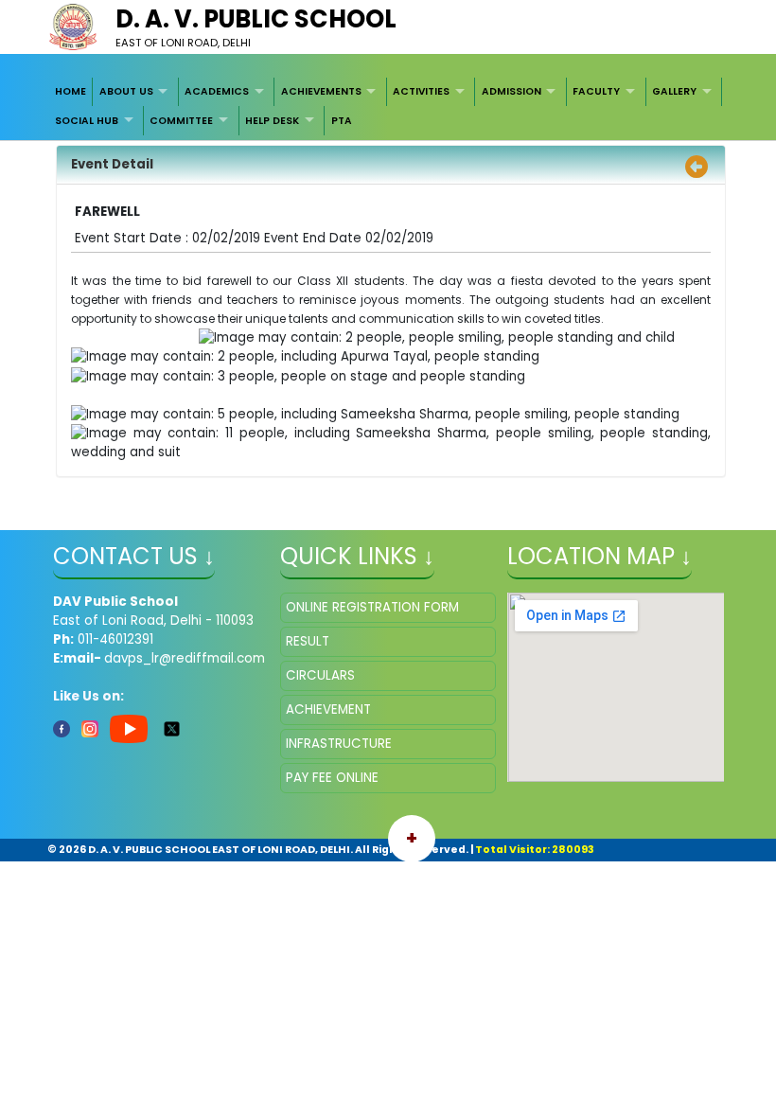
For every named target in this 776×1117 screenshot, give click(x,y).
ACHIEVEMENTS (321, 91)
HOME (70, 91)
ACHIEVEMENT (328, 709)
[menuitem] (71, 92)
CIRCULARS (320, 675)
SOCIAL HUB (86, 121)
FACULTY (596, 91)
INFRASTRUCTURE (339, 744)
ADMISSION (511, 91)
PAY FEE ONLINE (332, 778)
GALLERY (674, 91)
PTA (341, 121)
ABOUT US (126, 91)
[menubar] (388, 106)
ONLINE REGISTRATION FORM (372, 607)
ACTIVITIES (421, 91)
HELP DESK (272, 121)
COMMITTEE (181, 121)
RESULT (307, 641)
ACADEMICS (217, 91)
